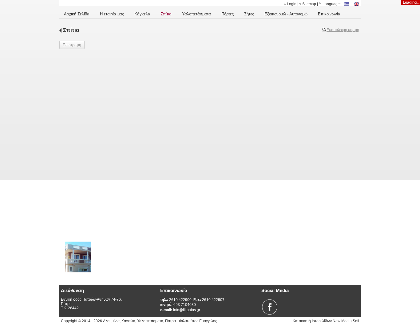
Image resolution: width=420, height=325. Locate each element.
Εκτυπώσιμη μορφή (343, 30)
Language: (332, 4)
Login (291, 4)
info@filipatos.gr (180, 310)
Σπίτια (71, 30)
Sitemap (309, 4)
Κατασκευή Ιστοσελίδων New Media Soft (326, 321)
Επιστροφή (72, 45)
